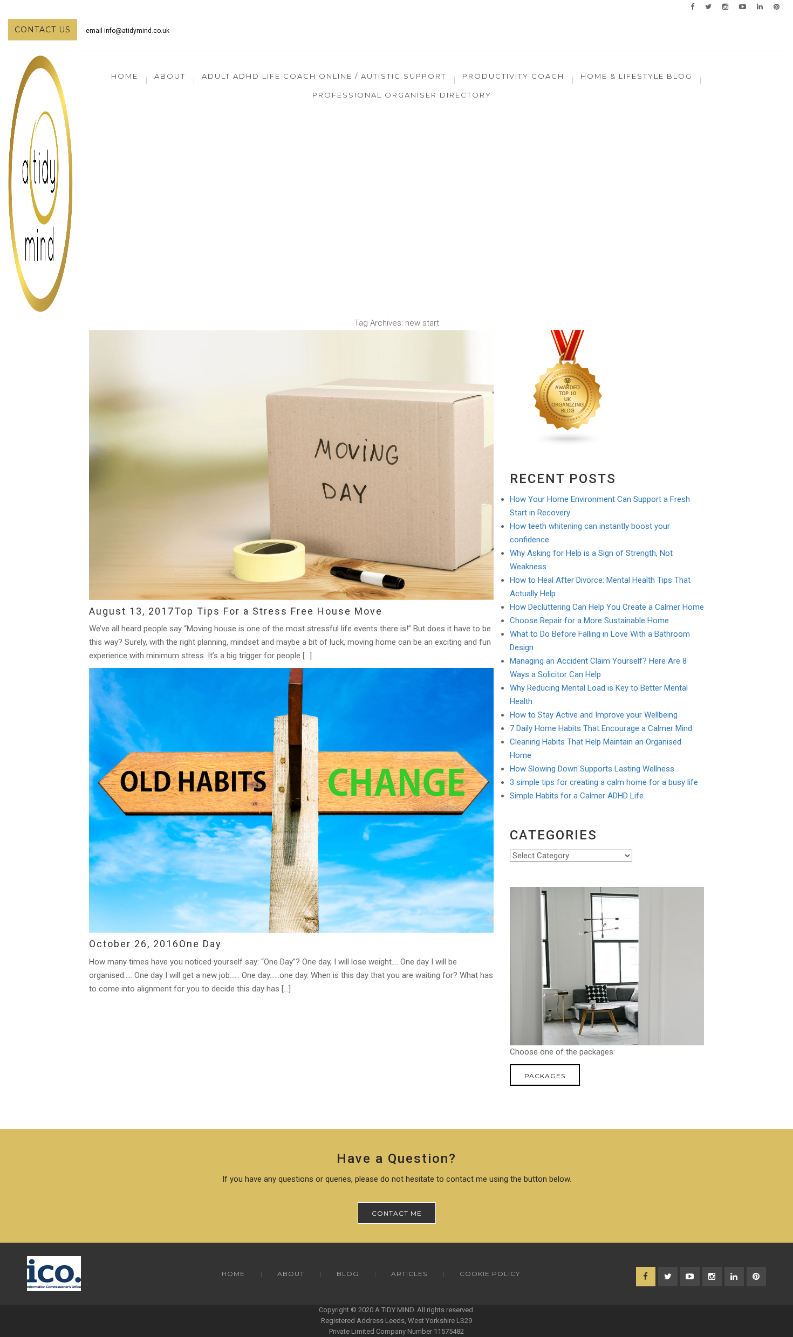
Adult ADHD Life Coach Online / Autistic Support (324, 76)
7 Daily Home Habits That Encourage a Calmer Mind (601, 728)
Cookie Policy (490, 1274)
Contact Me (397, 1213)
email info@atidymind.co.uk (127, 31)
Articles (409, 1274)
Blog (348, 1274)
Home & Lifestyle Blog (636, 76)
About (290, 1274)
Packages (544, 1076)
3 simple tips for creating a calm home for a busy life (604, 782)
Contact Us (43, 30)
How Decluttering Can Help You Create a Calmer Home (607, 607)
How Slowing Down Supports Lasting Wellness (592, 769)
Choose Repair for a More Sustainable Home (589, 620)
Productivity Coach (513, 76)
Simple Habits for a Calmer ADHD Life (577, 796)
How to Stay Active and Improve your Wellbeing (594, 715)
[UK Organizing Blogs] (568, 387)
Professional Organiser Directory (401, 95)
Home (124, 76)
